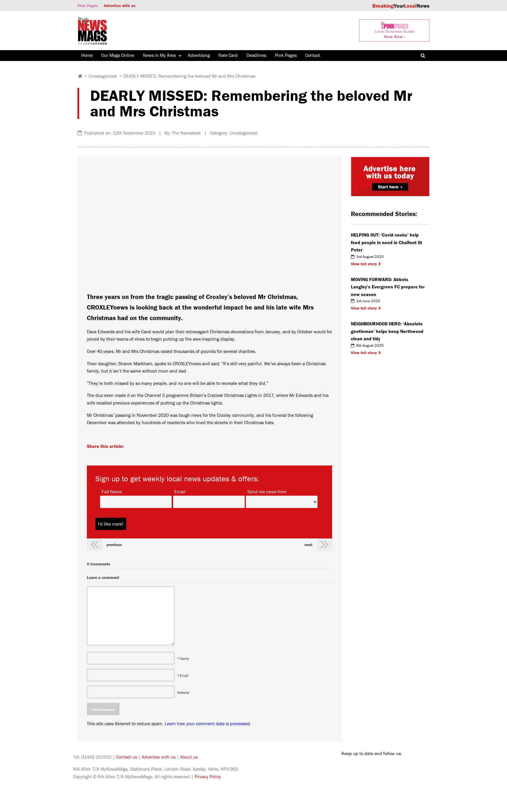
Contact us (126, 757)
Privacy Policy (208, 776)
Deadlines (256, 55)
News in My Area (159, 55)
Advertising (199, 55)
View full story (364, 263)
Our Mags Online (117, 55)
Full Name (112, 491)
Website (183, 692)
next (308, 544)
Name (184, 658)
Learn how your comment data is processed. (208, 723)
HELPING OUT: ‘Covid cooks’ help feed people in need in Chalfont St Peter (386, 242)
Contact (312, 55)
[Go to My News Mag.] (80, 76)
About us (189, 757)
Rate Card (228, 55)
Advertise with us (120, 5)
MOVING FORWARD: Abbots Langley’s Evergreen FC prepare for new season (388, 286)
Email (179, 491)
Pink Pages (87, 5)
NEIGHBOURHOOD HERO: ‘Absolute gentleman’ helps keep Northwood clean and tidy (387, 331)
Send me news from (267, 491)
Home (87, 55)
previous (114, 544)
